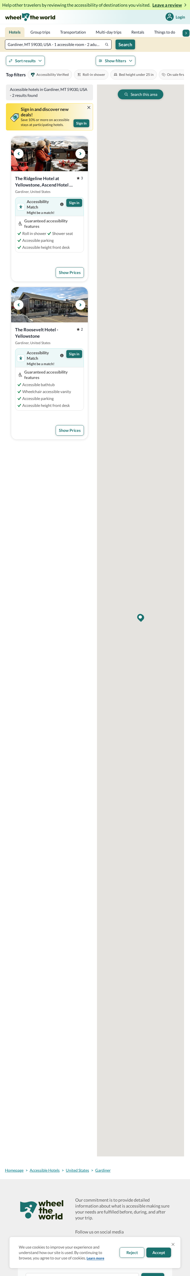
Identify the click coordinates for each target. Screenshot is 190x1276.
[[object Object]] (89, 107)
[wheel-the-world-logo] (30, 17)
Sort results (25, 60)
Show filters (115, 60)
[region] (49, 153)
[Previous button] (19, 154)
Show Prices (70, 272)
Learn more (95, 1258)
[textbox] (58, 44)
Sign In (81, 123)
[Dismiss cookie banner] (173, 1244)
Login (180, 17)
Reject (132, 1252)
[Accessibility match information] (61, 204)
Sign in (74, 203)
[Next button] (186, 33)
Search (125, 44)
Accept (158, 1252)
